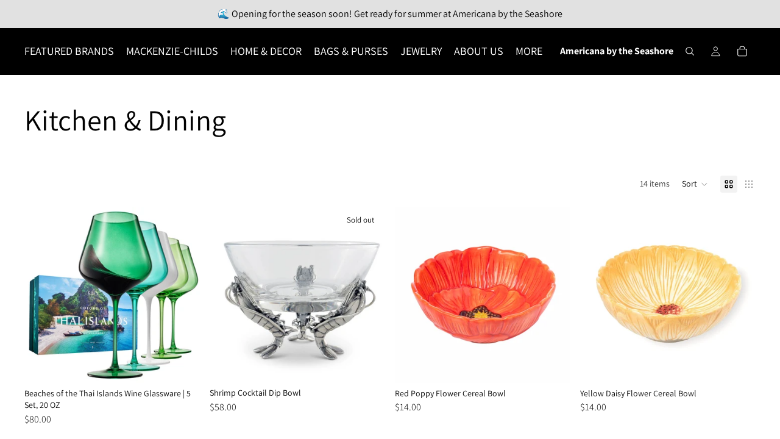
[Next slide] (181, 295)
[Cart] (742, 51)
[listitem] (528, 51)
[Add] (181, 364)
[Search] (689, 51)
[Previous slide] (42, 295)
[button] (695, 184)
